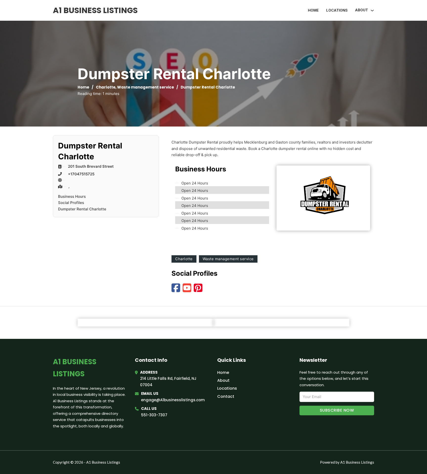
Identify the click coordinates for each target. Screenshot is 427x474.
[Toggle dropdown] (372, 10)
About (223, 380)
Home (313, 10)
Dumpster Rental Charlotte (82, 209)
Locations (337, 10)
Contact (225, 396)
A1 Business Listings (95, 10)
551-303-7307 (154, 415)
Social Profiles (71, 202)
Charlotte (105, 87)
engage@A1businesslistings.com (173, 399)
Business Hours (72, 196)
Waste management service (145, 87)
